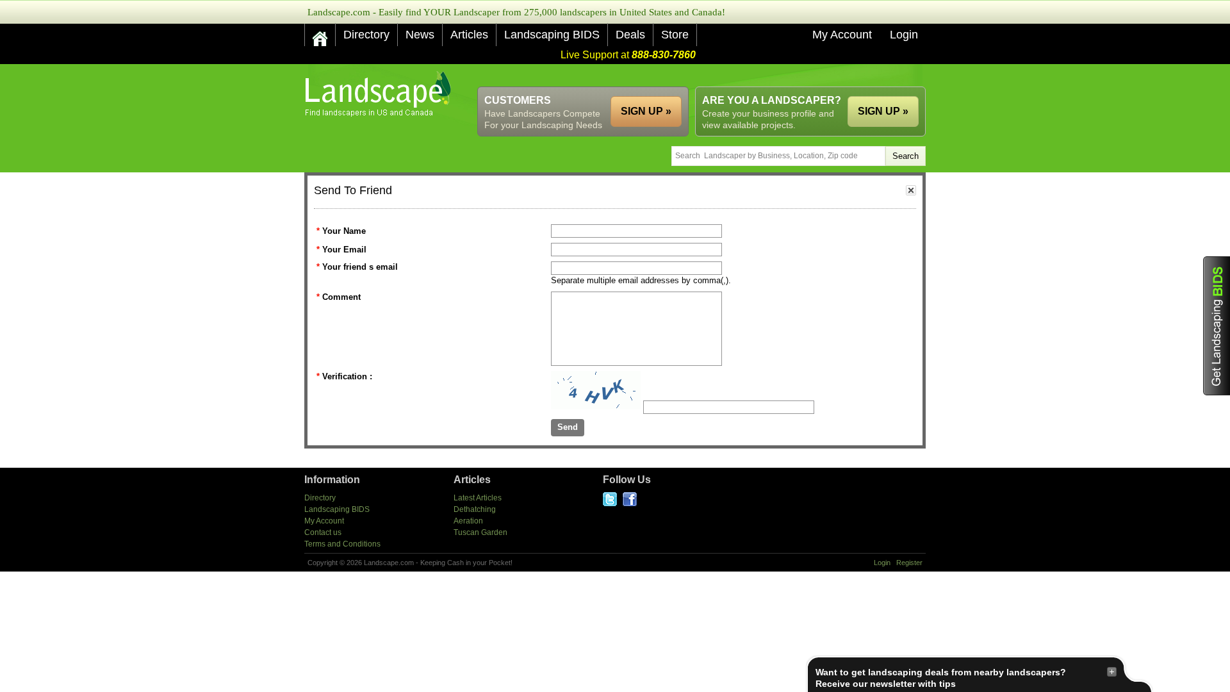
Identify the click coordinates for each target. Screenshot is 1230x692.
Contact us (322, 532)
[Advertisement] (692, 75)
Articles (469, 34)
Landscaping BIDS (552, 34)
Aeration (468, 520)
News (420, 34)
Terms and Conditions (342, 544)
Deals (630, 34)
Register (909, 562)
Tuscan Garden (480, 532)
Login (904, 34)
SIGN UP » (883, 111)
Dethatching (475, 509)
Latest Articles (478, 497)
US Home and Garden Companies (379, 93)
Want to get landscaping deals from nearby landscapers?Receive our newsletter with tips (941, 678)
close (911, 190)
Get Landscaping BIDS (1216, 325)
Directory (366, 34)
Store (675, 34)
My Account (842, 34)
